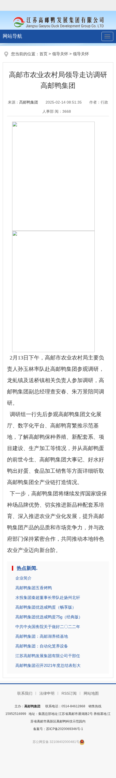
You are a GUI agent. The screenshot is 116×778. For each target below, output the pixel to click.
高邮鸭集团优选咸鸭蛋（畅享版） (45, 607)
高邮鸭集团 (28, 102)
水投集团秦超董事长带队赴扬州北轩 (47, 597)
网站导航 (12, 36)
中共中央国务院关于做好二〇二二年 (47, 626)
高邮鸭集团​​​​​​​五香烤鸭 (33, 587)
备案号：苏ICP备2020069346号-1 (58, 729)
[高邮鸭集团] (58, 21)
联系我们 (24, 693)
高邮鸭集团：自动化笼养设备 (41, 646)
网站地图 (91, 693)
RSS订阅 (69, 693)
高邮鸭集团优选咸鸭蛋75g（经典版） (49, 617)
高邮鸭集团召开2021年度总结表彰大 (48, 665)
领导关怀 (60, 54)
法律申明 (46, 693)
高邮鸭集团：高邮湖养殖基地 (41, 636)
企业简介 (23, 578)
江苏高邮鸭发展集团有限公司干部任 (47, 655)
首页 (43, 54)
